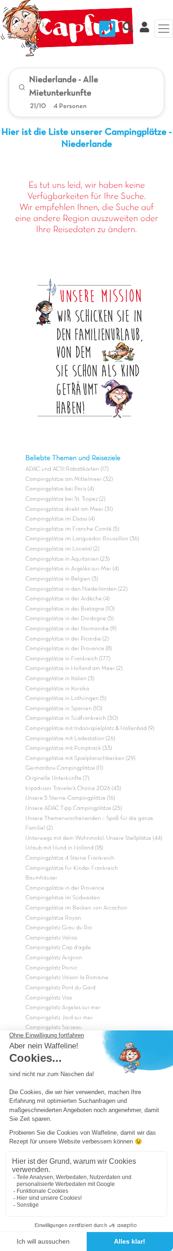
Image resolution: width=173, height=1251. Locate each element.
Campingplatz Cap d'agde (58, 948)
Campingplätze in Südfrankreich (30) (71, 718)
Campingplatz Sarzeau (53, 1027)
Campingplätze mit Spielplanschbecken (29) (80, 758)
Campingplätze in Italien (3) (59, 679)
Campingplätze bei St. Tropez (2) (65, 499)
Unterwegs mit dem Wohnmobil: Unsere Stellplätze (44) (93, 838)
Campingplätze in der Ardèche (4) (67, 599)
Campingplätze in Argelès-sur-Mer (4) (72, 569)
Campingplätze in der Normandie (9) (70, 629)
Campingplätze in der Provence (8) (68, 649)
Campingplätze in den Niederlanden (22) (76, 589)
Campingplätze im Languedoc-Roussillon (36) (82, 539)
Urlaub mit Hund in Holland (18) (64, 848)
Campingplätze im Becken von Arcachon (76, 908)
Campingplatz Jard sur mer (59, 1018)
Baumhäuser (41, 878)
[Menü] (164, 28)
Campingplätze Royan (53, 918)
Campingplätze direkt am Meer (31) (69, 509)
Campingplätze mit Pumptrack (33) (68, 748)
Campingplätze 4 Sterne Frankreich (69, 858)
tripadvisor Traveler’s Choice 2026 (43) (73, 788)
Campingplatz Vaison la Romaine (66, 978)
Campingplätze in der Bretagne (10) (69, 609)
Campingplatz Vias (48, 998)
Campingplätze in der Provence (64, 888)
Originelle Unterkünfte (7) (57, 778)
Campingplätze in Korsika (57, 689)
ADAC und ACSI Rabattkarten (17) (66, 469)
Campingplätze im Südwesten (62, 898)
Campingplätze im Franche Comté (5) (72, 529)
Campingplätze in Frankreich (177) (67, 659)
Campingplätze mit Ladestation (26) (70, 739)
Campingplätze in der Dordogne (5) (69, 619)
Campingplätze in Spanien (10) (63, 709)
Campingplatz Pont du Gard (60, 988)
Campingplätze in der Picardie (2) (66, 639)
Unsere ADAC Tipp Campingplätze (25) (73, 808)
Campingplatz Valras (51, 938)
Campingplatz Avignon (53, 958)
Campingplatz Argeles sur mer (63, 1008)
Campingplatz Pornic (51, 968)
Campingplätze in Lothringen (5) (65, 698)
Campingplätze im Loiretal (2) (62, 549)
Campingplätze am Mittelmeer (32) (69, 479)
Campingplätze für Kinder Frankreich (71, 868)
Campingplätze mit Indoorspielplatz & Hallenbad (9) (89, 728)
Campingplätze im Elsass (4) (60, 519)
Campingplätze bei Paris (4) (59, 489)
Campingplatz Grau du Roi (58, 928)
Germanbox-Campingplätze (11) (64, 768)
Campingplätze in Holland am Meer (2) (73, 668)
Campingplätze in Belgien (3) (61, 579)
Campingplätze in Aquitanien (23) (67, 559)
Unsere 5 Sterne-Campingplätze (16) (70, 798)
